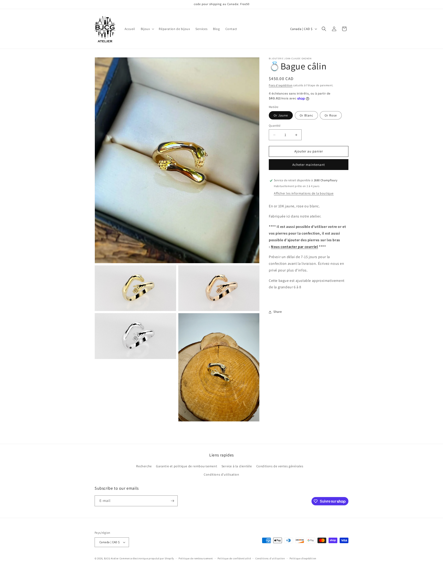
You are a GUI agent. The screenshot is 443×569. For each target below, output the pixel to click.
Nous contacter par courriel (294, 246)
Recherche (144, 466)
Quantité (274, 126)
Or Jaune (281, 115)
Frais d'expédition (281, 85)
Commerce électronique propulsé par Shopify (147, 558)
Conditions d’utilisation (270, 558)
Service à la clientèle (237, 466)
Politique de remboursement (196, 558)
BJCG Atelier (111, 558)
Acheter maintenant (308, 165)
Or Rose (331, 115)
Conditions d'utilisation (221, 474)
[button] (147, 29)
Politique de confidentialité (234, 558)
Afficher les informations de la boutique (304, 193)
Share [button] (277, 312)
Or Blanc (306, 115)
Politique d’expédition (303, 558)
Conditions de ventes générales (279, 466)
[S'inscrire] (172, 500)
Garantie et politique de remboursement (186, 466)
